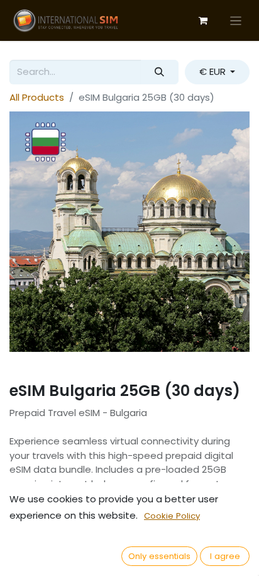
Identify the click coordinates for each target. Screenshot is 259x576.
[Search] (160, 72)
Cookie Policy (172, 516)
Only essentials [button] (159, 556)
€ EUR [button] (213, 71)
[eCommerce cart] (203, 20)
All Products (36, 97)
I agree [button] (225, 556)
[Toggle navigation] (236, 20)
